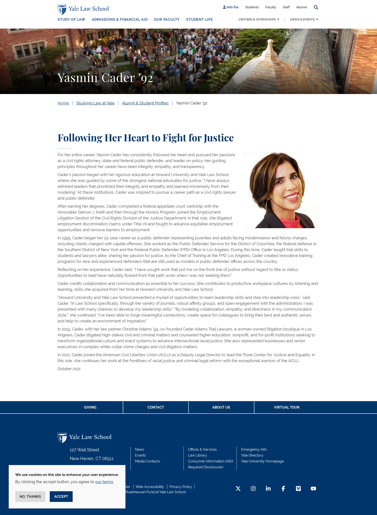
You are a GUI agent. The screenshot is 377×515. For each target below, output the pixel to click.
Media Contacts (147, 461)
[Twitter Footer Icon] (238, 489)
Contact (155, 407)
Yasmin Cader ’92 (191, 103)
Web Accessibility (150, 487)
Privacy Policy (181, 487)
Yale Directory (252, 455)
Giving (90, 407)
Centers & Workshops (257, 19)
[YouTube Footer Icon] (313, 489)
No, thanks (30, 496)
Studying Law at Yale (95, 103)
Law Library (197, 455)
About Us (221, 407)
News (139, 449)
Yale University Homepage (262, 461)
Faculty (270, 7)
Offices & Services (202, 449)
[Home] (84, 9)
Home (63, 103)
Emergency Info (254, 449)
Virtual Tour (287, 407)
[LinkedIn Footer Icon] (268, 489)
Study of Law (71, 19)
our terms (104, 481)
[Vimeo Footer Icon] (298, 489)
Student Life (199, 19)
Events (140, 455)
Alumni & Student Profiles (145, 103)
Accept (61, 496)
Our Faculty (167, 19)
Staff (286, 7)
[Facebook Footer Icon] (283, 489)
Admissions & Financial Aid (120, 19)
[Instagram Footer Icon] (253, 489)
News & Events (302, 19)
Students (252, 7)
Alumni (301, 7)
